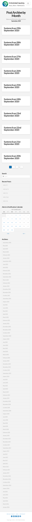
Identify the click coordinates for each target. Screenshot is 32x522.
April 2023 (5, 267)
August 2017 (6, 451)
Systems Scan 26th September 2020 (12, 71)
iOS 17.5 (5, 193)
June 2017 (5, 457)
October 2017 (6, 444)
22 (8, 226)
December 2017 (7, 438)
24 (16, 226)
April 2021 (5, 314)
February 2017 (6, 469)
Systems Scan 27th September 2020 (12, 57)
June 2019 (5, 382)
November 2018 (7, 404)
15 (8, 222)
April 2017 (5, 463)
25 (20, 226)
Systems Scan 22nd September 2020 (12, 128)
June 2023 (5, 264)
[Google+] (16, 516)
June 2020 (5, 345)
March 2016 (6, 504)
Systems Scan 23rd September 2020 (12, 114)
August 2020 (6, 339)
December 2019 (7, 364)
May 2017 (5, 460)
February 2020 (6, 357)
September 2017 (7, 448)
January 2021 (6, 323)
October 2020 (6, 332)
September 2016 (7, 485)
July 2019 (5, 379)
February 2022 (6, 283)
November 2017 (7, 441)
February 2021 (6, 320)
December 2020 (7, 326)
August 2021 (6, 301)
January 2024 (6, 258)
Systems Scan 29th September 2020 (12, 29)
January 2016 (6, 507)
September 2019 (7, 373)
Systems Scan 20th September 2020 (12, 157)
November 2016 (7, 479)
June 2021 (5, 308)
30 (12, 230)
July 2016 (5, 491)
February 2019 (6, 395)
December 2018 (7, 401)
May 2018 (5, 423)
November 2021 (7, 292)
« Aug (8, 233)
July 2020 (5, 342)
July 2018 (5, 416)
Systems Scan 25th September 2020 (12, 86)
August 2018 (6, 413)
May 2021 (5, 311)
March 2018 (6, 429)
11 (20, 218)
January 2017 (6, 473)
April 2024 (5, 248)
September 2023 (7, 261)
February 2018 (6, 432)
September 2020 (7, 335)
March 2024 (6, 251)
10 (16, 218)
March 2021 (6, 317)
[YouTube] (20, 516)
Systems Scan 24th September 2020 (12, 100)
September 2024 (7, 242)
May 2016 (5, 497)
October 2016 (6, 482)
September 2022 (7, 276)
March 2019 (6, 392)
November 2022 (7, 273)
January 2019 (6, 398)
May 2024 (5, 245)
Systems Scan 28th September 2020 (12, 43)
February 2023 (6, 270)
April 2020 (5, 351)
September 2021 (7, 298)
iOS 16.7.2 (6, 189)
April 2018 (5, 426)
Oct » (24, 233)
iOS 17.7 (5, 185)
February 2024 (6, 255)
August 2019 (6, 376)
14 (4, 222)
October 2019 (6, 370)
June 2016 (5, 494)
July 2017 (5, 454)
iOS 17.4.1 (6, 197)
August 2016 (6, 488)
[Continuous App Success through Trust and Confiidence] (13, 4)
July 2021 (5, 304)
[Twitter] (14, 516)
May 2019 (5, 385)
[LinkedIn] (18, 516)
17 (16, 222)
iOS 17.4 (5, 201)
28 (4, 230)
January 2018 (6, 435)
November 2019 (7, 367)
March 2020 (6, 354)
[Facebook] (12, 516)
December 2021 (7, 289)
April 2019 (5, 388)
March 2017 (6, 466)
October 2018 (6, 407)
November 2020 (7, 329)
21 (4, 226)
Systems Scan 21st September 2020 (12, 142)
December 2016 (7, 476)
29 (8, 230)
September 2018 (7, 410)
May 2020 (5, 348)
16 (12, 222)
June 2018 (5, 420)
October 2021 (6, 295)
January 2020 (6, 360)
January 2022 (6, 286)
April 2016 (5, 500)
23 (12, 226)
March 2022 (6, 279)
